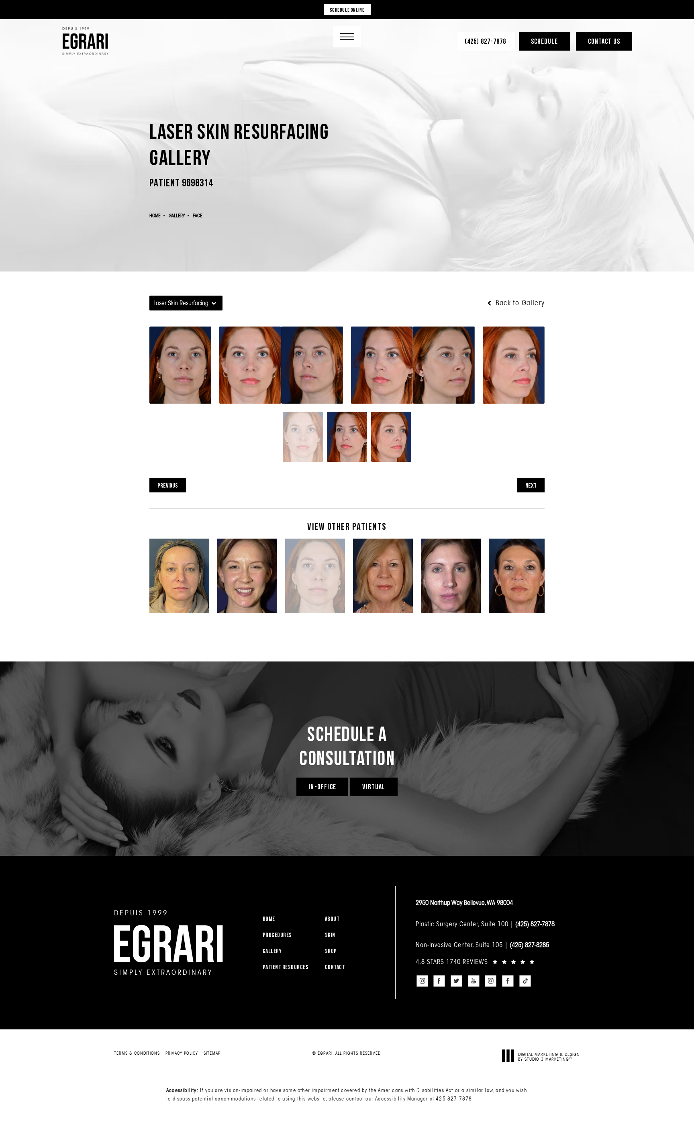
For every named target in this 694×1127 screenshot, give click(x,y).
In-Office (322, 786)
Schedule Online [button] (347, 9)
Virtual (373, 786)
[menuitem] (289, 919)
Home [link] (269, 919)
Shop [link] (331, 951)
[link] (486, 41)
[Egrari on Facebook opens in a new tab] (439, 980)
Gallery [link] (272, 951)
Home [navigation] (155, 215)
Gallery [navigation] (177, 215)
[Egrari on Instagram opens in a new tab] (422, 980)
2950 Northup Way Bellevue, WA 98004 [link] (464, 902)
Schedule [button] (544, 41)
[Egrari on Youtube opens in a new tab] (473, 980)
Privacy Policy (181, 1053)
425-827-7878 (454, 1098)
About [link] (332, 919)
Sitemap (212, 1053)
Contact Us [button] (604, 41)
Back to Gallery (519, 302)
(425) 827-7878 (535, 924)
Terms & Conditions (137, 1053)
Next (531, 485)
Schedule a (347, 745)
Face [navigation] (197, 215)
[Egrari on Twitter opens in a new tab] (456, 980)
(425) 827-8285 (529, 945)
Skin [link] (330, 935)
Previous (167, 485)
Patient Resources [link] (286, 967)
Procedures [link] (277, 935)
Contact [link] (335, 967)
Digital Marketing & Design (549, 1056)
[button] (347, 36)
